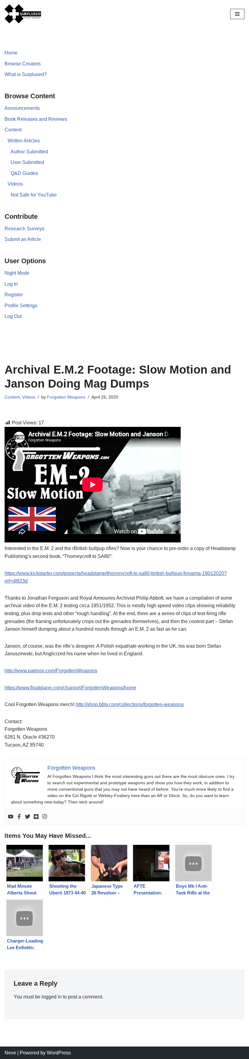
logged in (52, 996)
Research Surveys (24, 228)
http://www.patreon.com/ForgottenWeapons (51, 670)
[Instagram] (44, 817)
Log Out (13, 316)
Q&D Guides (24, 173)
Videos (15, 183)
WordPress (59, 1052)
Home (11, 52)
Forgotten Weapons (66, 397)
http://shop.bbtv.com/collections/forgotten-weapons (130, 704)
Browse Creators (23, 63)
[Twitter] (27, 817)
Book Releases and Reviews (36, 119)
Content (13, 129)
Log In (11, 284)
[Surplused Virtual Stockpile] (23, 13)
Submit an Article (23, 239)
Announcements (22, 108)
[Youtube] (10, 817)
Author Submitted (29, 151)
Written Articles (24, 140)
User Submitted (27, 162)
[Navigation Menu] (237, 14)
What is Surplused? (26, 74)
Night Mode (17, 273)
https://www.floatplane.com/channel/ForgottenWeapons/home (70, 687)
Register (14, 294)
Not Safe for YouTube (34, 194)
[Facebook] (19, 817)
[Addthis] (36, 817)
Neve (10, 1052)
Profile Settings (21, 305)
